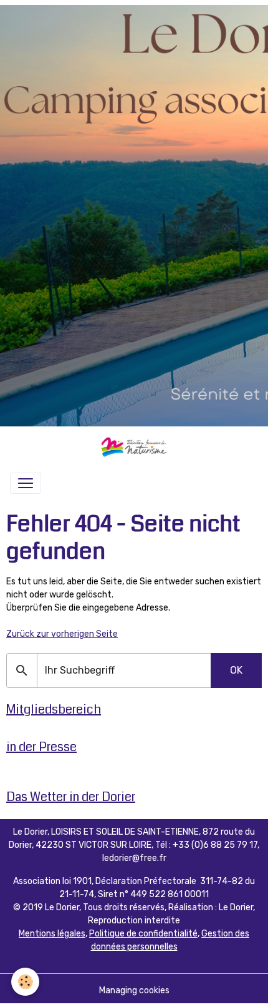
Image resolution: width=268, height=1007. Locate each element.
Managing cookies (134, 990)
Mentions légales (52, 933)
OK (236, 670)
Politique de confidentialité (143, 933)
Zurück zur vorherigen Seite (62, 634)
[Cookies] (25, 982)
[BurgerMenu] (25, 483)
